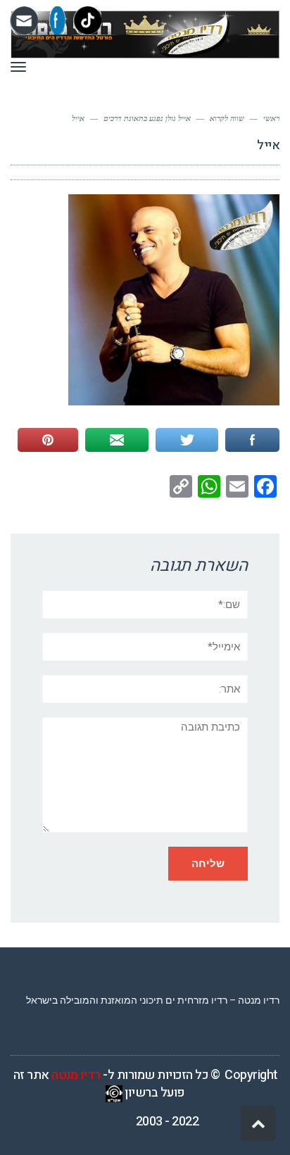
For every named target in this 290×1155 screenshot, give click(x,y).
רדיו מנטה (76, 1075)
